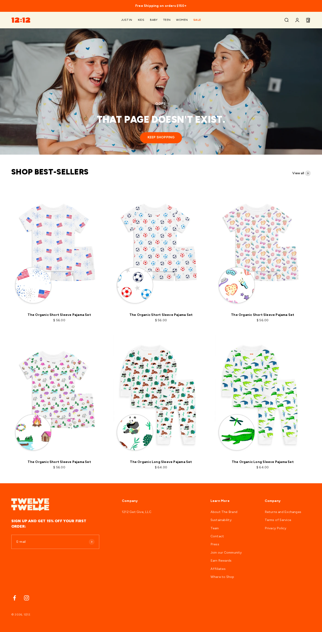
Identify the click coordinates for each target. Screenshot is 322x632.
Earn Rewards (221, 561)
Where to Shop (222, 577)
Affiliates (218, 569)
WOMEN (182, 20)
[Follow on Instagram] (26, 598)
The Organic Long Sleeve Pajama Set (161, 462)
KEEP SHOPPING (161, 137)
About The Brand (224, 512)
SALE (197, 20)
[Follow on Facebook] (14, 598)
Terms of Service (278, 520)
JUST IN (126, 20)
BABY (153, 20)
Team (215, 528)
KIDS (141, 20)
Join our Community (226, 553)
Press (215, 544)
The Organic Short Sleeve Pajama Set (59, 315)
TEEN (166, 20)
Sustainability (221, 520)
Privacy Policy (276, 528)
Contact (217, 536)
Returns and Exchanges (283, 512)
